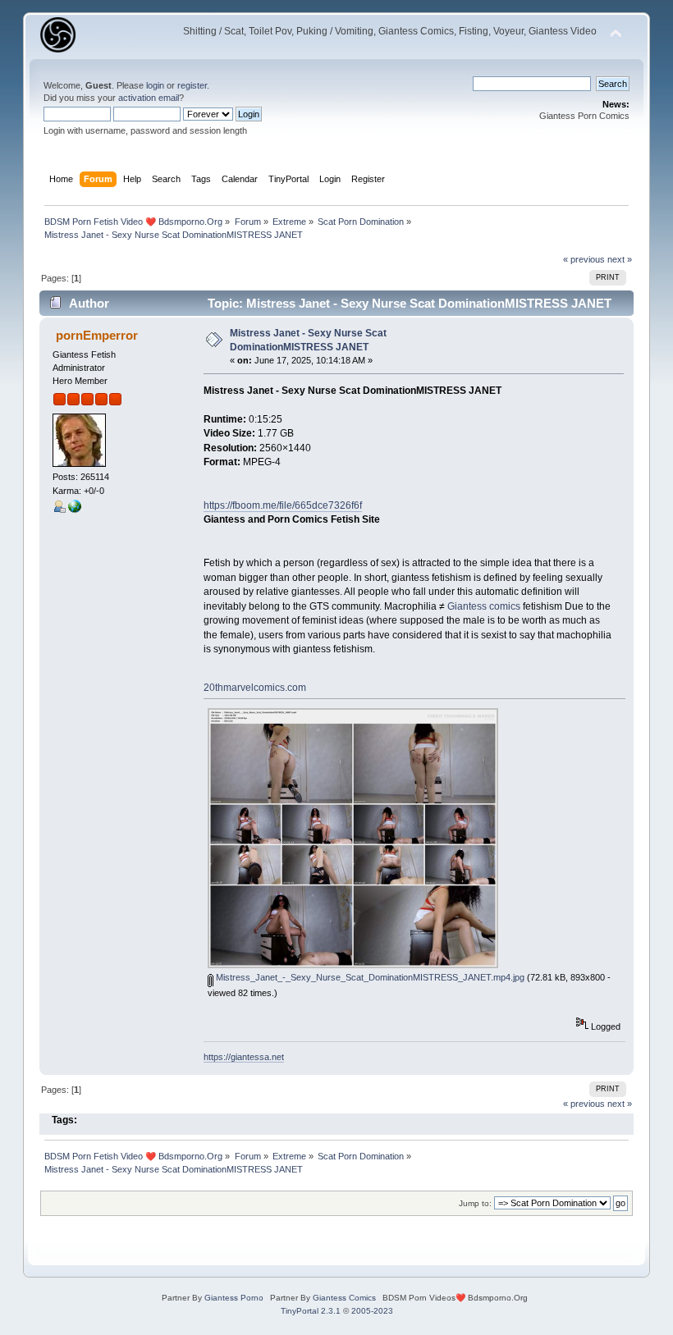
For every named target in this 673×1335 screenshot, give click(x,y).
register (192, 85)
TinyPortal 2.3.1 (311, 1310)
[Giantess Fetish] (74, 509)
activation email (148, 98)
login (155, 85)
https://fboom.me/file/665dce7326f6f (283, 505)
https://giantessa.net (244, 1057)
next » (619, 259)
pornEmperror (97, 335)
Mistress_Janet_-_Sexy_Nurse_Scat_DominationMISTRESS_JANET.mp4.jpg (368, 977)
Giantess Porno (233, 1297)
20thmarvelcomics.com (255, 687)
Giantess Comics (344, 1297)
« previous (584, 259)
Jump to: (475, 1203)
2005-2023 (372, 1310)
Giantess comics (483, 606)
